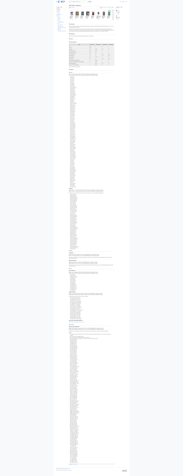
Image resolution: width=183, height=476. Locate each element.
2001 (76, 464)
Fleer (74, 464)
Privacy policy (58, 470)
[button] (56, 1)
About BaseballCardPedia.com (64, 470)
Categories (70, 464)
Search (90, 1)
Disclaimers (70, 470)
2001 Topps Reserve (110, 26)
